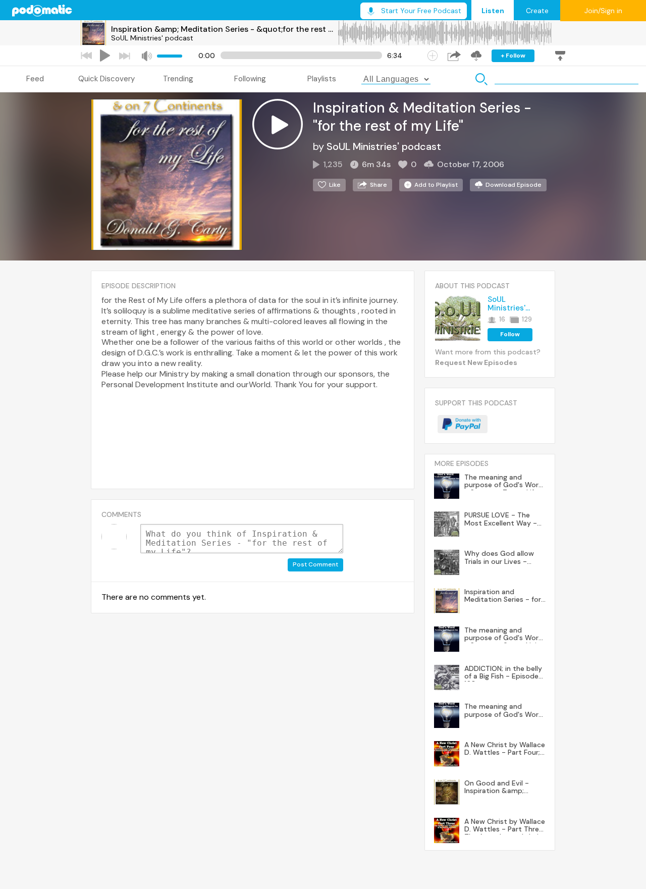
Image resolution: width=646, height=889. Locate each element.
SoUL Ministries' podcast (152, 37)
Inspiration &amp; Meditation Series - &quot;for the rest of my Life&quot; (224, 29)
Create (537, 10)
